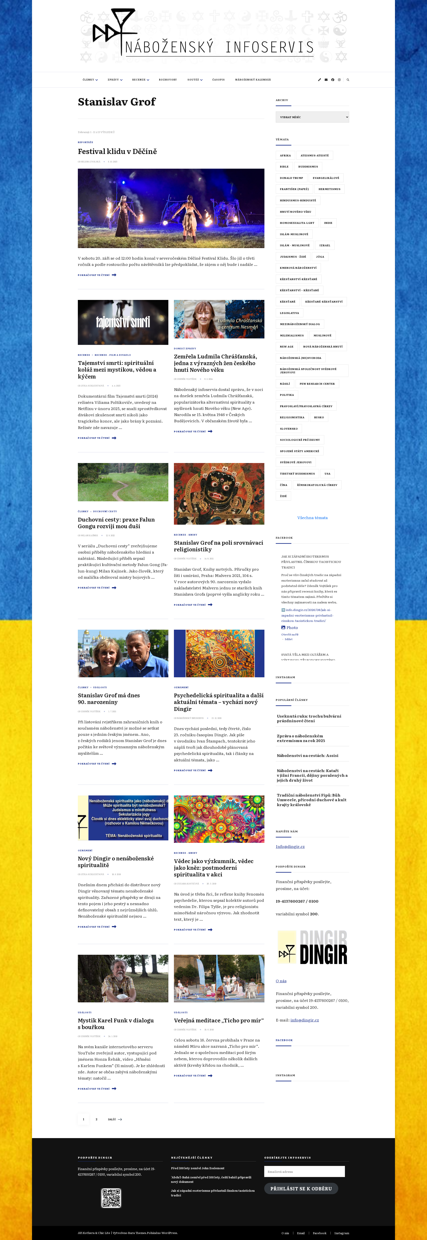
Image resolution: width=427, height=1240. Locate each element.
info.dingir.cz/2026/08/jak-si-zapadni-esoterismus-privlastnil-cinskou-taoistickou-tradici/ (307, 615)
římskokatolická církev (317, 485)
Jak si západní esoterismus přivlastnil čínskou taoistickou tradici (213, 1192)
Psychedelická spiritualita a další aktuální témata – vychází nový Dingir (219, 701)
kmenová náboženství (298, 267)
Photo (292, 627)
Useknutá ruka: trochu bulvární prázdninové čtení (309, 718)
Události (100, 687)
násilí (285, 383)
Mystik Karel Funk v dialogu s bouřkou (116, 1023)
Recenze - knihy (185, 534)
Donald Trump (291, 178)
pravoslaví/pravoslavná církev (306, 406)
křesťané (288, 301)
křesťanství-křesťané (298, 279)
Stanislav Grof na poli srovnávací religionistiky (218, 545)
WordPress (169, 1233)
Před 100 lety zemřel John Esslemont (197, 1168)
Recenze (139, 79)
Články (88, 79)
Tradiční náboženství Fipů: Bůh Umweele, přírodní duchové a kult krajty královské (311, 800)
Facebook (284, 1040)
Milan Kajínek (89, 535)
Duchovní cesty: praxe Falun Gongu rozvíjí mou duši (116, 522)
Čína (283, 485)
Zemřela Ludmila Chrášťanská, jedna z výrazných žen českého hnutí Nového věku (215, 362)
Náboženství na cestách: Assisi (307, 755)
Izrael (325, 245)
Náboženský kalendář (253, 79)
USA (327, 473)
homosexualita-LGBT (297, 223)
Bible (284, 166)
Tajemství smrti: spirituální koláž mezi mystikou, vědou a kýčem (117, 369)
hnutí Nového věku (295, 211)
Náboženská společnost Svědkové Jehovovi (308, 370)
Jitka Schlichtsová (92, 385)
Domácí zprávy (185, 348)
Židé (283, 496)
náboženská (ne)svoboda (300, 358)
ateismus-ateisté (315, 155)
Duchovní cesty (105, 511)
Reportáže (85, 142)
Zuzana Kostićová (188, 883)
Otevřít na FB (289, 634)
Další (112, 1119)
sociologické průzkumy (300, 439)
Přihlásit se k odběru (301, 1188)
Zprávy (113, 79)
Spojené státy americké (299, 451)
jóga (320, 256)
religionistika (292, 417)
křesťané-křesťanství (324, 301)
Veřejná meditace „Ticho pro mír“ (219, 1020)
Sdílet (288, 639)
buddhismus (308, 166)
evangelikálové (326, 178)
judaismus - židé (293, 256)
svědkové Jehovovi (296, 462)
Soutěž (193, 79)
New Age (287, 346)
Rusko (319, 417)
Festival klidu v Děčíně (117, 151)
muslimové (323, 335)
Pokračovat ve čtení (94, 275)
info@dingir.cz (304, 1020)
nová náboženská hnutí (323, 346)
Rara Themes (137, 1233)
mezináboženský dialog (300, 324)
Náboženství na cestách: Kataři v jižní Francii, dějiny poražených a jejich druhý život (312, 775)
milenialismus (292, 335)
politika (287, 394)
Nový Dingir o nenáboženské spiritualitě (116, 861)
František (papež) (294, 189)
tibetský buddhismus (297, 473)
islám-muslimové (294, 234)
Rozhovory (168, 79)
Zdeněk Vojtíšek (187, 378)
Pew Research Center (317, 383)
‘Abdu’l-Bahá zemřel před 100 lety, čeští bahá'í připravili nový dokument (211, 1179)
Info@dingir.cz (290, 846)
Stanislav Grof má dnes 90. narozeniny (109, 698)
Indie (328, 223)
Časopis (218, 79)
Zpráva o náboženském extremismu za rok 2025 (301, 738)
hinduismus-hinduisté (298, 200)
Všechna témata (312, 517)
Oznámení (181, 687)
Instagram (341, 1233)
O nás (281, 980)
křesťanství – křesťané (299, 290)
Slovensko (289, 428)
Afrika (285, 155)
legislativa (289, 313)
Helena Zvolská (90, 161)
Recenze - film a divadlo (113, 354)
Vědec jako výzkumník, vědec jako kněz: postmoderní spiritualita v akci (214, 867)
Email (301, 1233)
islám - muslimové (295, 245)
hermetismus (329, 189)
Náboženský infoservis (190, 718)
